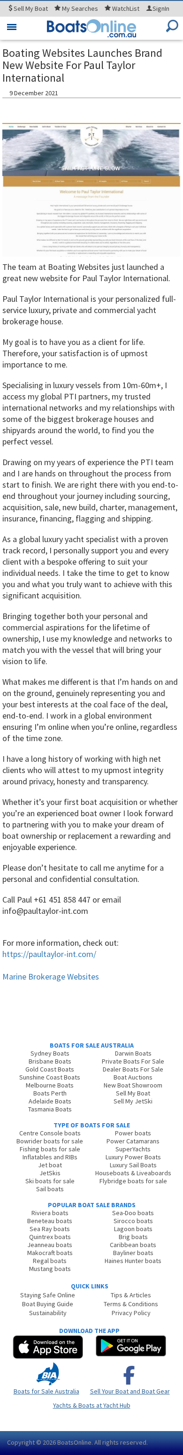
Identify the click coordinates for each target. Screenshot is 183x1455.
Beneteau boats (49, 1221)
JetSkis (50, 1173)
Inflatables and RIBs (50, 1157)
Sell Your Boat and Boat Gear (130, 1391)
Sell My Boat (133, 1093)
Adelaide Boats (50, 1101)
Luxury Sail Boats (133, 1165)
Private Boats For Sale (133, 1061)
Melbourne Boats (50, 1085)
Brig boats (133, 1237)
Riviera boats (50, 1213)
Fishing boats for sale (50, 1149)
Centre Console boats (50, 1133)
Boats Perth (50, 1093)
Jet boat (50, 1165)
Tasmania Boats (50, 1109)
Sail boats (50, 1189)
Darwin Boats (133, 1053)
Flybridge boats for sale (133, 1181)
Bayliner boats (133, 1252)
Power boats (133, 1133)
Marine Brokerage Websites (50, 976)
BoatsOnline (74, 1442)
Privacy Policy (131, 1313)
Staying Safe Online (47, 1295)
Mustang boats (50, 1268)
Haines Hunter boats (133, 1260)
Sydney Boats (49, 1053)
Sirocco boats (133, 1221)
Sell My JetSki (133, 1101)
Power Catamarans (133, 1141)
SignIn (160, 8)
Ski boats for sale (50, 1181)
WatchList (125, 8)
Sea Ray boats (50, 1229)
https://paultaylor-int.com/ (49, 954)
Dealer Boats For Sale (133, 1069)
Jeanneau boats (49, 1245)
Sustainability (48, 1313)
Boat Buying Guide (47, 1304)
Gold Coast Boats (49, 1069)
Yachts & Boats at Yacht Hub (91, 1405)
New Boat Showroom (133, 1085)
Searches (80, 8)
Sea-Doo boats (133, 1213)
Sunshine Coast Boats (49, 1077)
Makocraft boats (50, 1252)
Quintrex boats (50, 1237)
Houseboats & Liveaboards (133, 1173)
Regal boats (50, 1260)
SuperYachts (133, 1149)
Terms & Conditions (131, 1304)
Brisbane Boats (50, 1061)
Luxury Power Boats (133, 1157)
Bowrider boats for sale (49, 1141)
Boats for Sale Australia (46, 1391)
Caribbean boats (133, 1245)
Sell (30, 8)
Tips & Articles (131, 1295)
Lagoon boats (133, 1229)
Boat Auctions (133, 1077)
